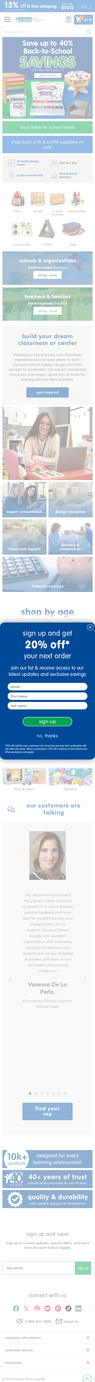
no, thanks (47, 736)
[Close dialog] (90, 627)
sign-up (47, 721)
